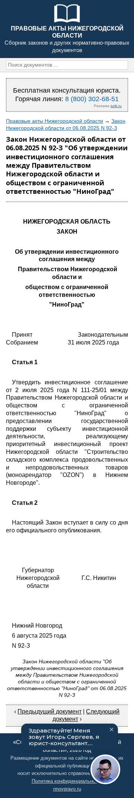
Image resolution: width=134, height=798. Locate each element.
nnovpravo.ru (67, 789)
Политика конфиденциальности (67, 781)
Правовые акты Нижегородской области (54, 121)
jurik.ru (116, 106)
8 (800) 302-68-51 (92, 99)
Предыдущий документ (49, 711)
